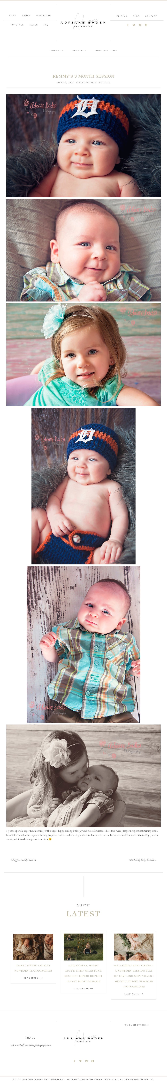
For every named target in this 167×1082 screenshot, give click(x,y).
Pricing (122, 16)
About (26, 15)
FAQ (46, 25)
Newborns (79, 50)
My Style (17, 25)
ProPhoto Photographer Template (92, 1079)
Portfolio (43, 15)
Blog (136, 16)
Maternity (56, 50)
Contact (151, 16)
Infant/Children (106, 50)
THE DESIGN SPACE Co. (139, 1079)
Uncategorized (100, 83)
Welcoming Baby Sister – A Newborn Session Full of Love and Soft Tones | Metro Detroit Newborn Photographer (133, 976)
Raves (34, 25)
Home (12, 15)
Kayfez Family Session (24, 860)
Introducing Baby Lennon (141, 860)
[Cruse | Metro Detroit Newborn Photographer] (33, 947)
